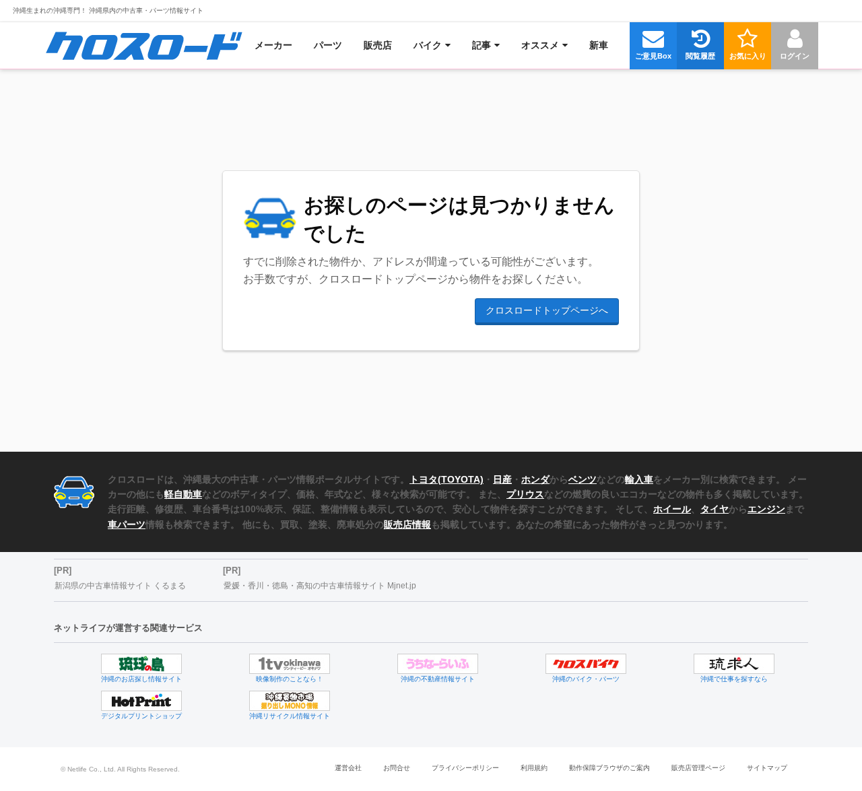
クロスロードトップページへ (547, 310)
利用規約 (534, 767)
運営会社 (348, 767)
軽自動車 (183, 494)
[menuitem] (144, 45)
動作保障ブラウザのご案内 (609, 767)
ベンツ (582, 479)
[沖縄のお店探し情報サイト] (141, 664)
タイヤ (714, 509)
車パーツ (126, 524)
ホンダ (535, 479)
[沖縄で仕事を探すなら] (734, 664)
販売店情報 (407, 524)
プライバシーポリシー (465, 767)
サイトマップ (767, 767)
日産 (502, 479)
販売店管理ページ (698, 767)
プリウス (525, 494)
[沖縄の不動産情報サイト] (437, 664)
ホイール (672, 509)
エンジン (766, 509)
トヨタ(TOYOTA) (446, 479)
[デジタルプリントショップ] (141, 701)
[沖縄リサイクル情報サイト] (289, 701)
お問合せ (396, 767)
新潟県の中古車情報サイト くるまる (120, 585)
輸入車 (639, 479)
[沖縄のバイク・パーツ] (585, 664)
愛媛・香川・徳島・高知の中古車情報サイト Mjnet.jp (320, 585)
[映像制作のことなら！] (289, 664)
